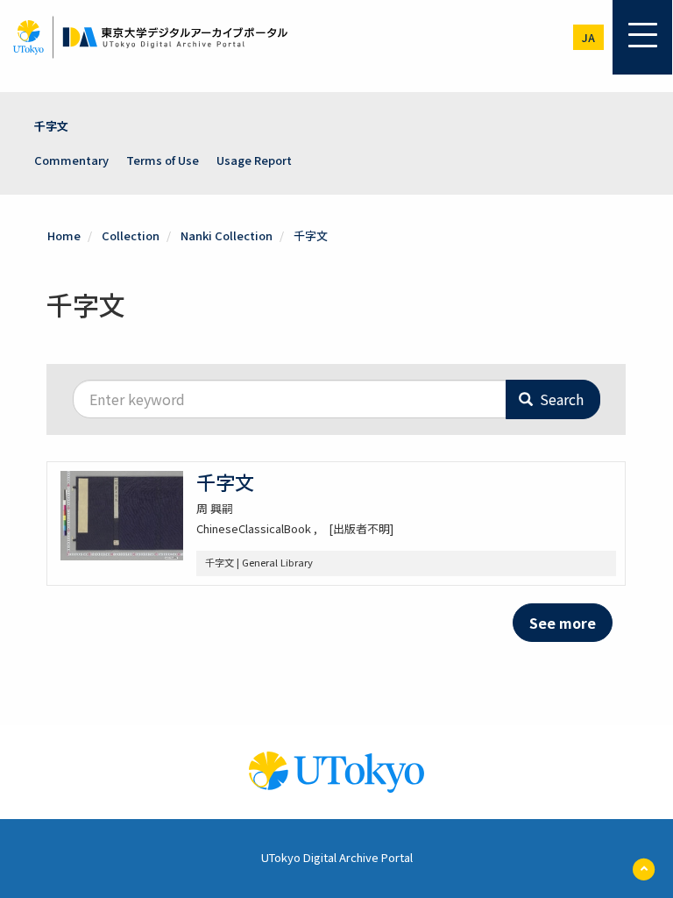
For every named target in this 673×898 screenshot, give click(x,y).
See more (562, 622)
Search (560, 399)
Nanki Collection (227, 235)
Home (64, 235)
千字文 (51, 126)
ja (588, 37)
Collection (130, 235)
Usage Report (254, 160)
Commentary (71, 160)
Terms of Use (162, 160)
